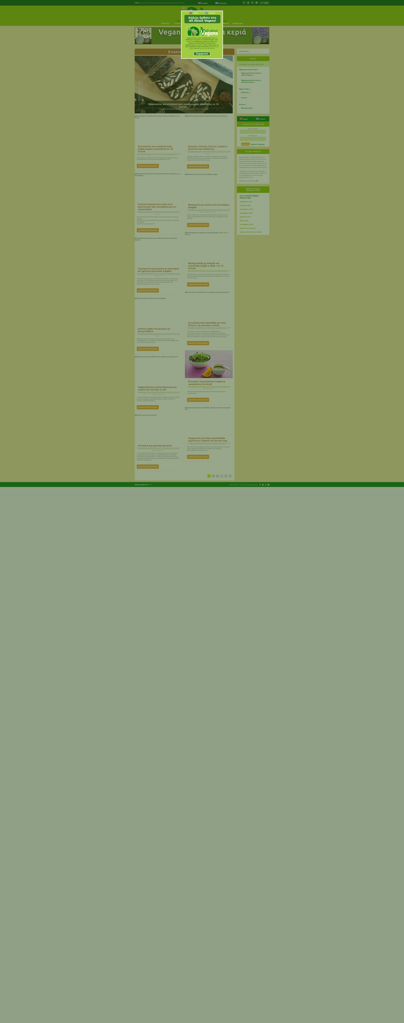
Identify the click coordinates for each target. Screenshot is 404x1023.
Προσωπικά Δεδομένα (207, 48)
